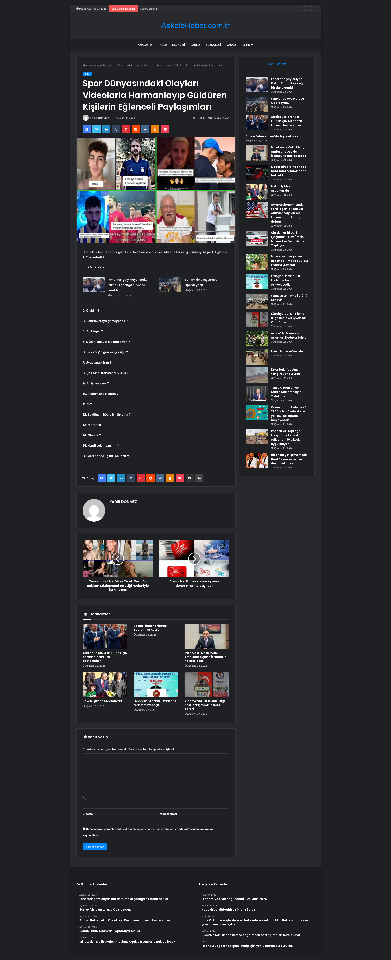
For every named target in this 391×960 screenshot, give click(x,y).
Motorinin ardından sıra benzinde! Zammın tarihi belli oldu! (289, 171)
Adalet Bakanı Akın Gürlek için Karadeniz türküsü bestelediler (178, 8)
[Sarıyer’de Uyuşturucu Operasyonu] (170, 284)
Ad (85, 798)
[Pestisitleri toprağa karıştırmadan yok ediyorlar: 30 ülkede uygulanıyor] (257, 436)
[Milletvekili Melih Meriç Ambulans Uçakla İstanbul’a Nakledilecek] (207, 636)
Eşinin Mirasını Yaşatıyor (289, 351)
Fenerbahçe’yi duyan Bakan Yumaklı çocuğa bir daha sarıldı (128, 285)
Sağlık (195, 44)
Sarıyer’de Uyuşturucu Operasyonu (287, 101)
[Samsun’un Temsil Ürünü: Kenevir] (257, 301)
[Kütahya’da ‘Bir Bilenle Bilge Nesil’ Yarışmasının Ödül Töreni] (207, 684)
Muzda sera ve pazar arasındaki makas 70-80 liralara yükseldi (289, 260)
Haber (162, 44)
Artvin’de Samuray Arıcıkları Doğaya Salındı (289, 335)
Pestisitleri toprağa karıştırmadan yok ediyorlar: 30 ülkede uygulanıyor (286, 437)
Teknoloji (213, 44)
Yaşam (231, 44)
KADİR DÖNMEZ (99, 117)
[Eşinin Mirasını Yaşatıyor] (257, 357)
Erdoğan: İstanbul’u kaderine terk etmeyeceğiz (155, 703)
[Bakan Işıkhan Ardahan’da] (105, 684)
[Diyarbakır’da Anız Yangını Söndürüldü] (257, 375)
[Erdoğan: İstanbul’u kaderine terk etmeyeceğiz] (156, 684)
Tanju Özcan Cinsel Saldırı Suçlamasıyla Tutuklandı (286, 392)
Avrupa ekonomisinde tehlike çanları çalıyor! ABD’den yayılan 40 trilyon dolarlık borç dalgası (287, 213)
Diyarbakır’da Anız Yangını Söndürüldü (285, 371)
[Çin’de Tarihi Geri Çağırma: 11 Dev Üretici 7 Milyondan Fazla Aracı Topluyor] (257, 238)
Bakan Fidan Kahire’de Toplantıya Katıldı (150, 628)
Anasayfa (145, 44)
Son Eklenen (277, 64)
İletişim (247, 44)
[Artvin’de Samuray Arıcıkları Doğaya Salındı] (257, 338)
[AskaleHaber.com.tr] (195, 26)
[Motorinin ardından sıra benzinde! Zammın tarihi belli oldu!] (257, 172)
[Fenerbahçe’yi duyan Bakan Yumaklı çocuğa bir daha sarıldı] (94, 284)
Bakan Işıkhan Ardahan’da (102, 701)
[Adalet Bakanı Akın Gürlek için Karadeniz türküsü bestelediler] (105, 636)
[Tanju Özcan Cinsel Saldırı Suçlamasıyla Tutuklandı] (257, 393)
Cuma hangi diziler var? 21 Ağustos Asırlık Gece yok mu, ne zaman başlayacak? (288, 413)
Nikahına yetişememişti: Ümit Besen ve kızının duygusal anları (289, 459)
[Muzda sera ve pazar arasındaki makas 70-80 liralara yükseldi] (257, 262)
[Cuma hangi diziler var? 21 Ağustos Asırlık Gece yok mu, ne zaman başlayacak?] (257, 412)
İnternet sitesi (168, 813)
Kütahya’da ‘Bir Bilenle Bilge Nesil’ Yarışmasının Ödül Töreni (205, 705)
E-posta (89, 813)
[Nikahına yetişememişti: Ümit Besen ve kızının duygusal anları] (257, 460)
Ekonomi (178, 44)
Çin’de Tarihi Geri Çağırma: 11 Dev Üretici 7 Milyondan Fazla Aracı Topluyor (289, 239)
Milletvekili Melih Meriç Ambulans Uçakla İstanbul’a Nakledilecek (205, 657)
